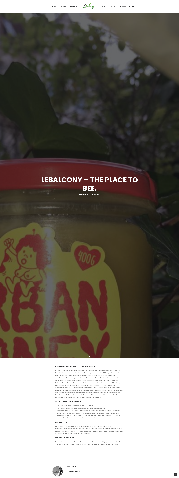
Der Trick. (62, 6)
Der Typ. (103, 6)
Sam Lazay (97, 195)
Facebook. (123, 6)
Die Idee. (54, 6)
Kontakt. (132, 6)
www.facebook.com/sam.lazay (65, 438)
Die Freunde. (113, 6)
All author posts (74, 471)
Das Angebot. (73, 6)
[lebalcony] (89, 6)
